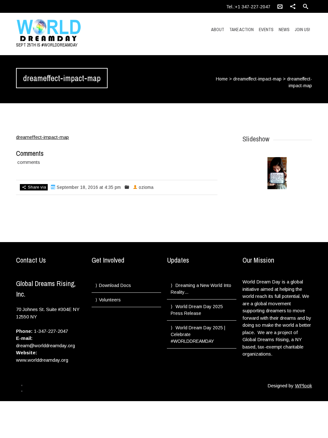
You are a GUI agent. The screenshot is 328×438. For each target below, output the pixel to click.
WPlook (303, 385)
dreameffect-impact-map (257, 78)
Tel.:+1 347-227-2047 (248, 6)
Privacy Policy (38, 385)
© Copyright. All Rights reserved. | (55, 391)
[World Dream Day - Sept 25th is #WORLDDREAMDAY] (60, 30)
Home (222, 78)
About (217, 29)
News (284, 29)
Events (266, 29)
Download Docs (115, 285)
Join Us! (302, 29)
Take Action (241, 29)
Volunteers (110, 299)
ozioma (146, 187)
